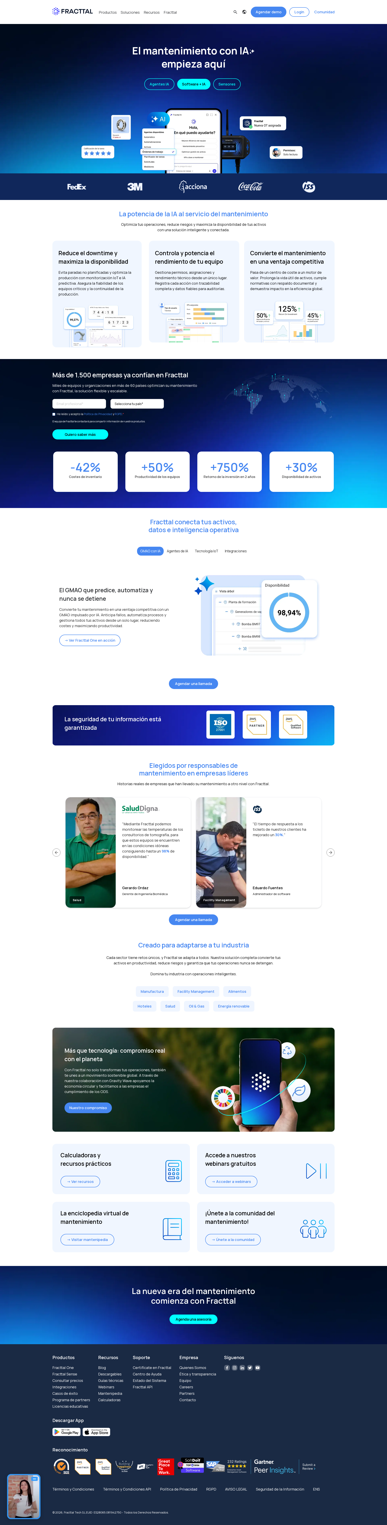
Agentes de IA (177, 551)
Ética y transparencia (197, 1374)
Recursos (152, 12)
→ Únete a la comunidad (233, 1239)
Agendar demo (269, 11)
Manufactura (152, 991)
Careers (186, 1386)
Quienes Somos (192, 1367)
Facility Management (196, 991)
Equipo (185, 1380)
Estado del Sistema (149, 1380)
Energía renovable (234, 1006)
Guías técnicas (110, 1380)
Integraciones (236, 551)
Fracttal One (63, 1367)
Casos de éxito (65, 1393)
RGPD (118, 414)
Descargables (110, 1374)
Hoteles (145, 1006)
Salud (170, 1006)
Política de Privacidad (98, 414)
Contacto (187, 1399)
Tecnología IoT (206, 551)
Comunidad (324, 11)
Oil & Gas (196, 1006)
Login (299, 11)
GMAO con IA (150, 551)
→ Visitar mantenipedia (87, 1239)
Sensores (226, 84)
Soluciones (130, 12)
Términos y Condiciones (73, 1489)
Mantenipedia (110, 1393)
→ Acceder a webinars (231, 1181)
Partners (187, 1393)
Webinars (106, 1386)
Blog (102, 1367)
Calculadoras (109, 1399)
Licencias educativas (70, 1406)
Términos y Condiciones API (127, 1489)
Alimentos (237, 991)
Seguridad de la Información (280, 1489)
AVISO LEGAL (236, 1489)
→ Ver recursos (80, 1181)
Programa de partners (71, 1399)
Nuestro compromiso (88, 1107)
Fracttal (170, 12)
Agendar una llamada (193, 683)
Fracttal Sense (64, 1374)
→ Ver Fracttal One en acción (89, 640)
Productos (108, 12)
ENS (316, 1489)
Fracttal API (143, 1386)
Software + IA (194, 84)
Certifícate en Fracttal (152, 1367)
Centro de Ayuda (147, 1374)
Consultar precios (67, 1380)
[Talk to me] (24, 1496)
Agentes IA (159, 84)
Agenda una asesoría (193, 1319)
